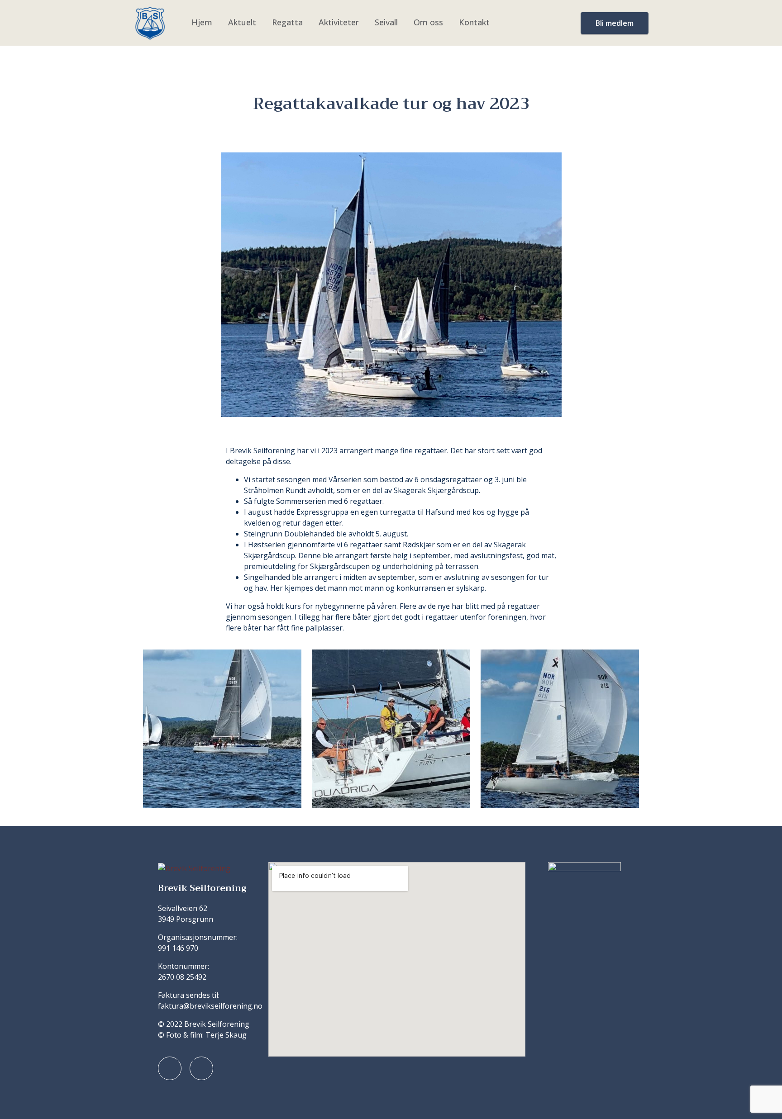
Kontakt (474, 22)
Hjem (201, 22)
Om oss (428, 22)
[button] (146, 729)
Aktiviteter (339, 22)
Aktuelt (242, 22)
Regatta (287, 22)
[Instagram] (201, 1068)
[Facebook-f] (169, 1068)
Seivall (386, 22)
